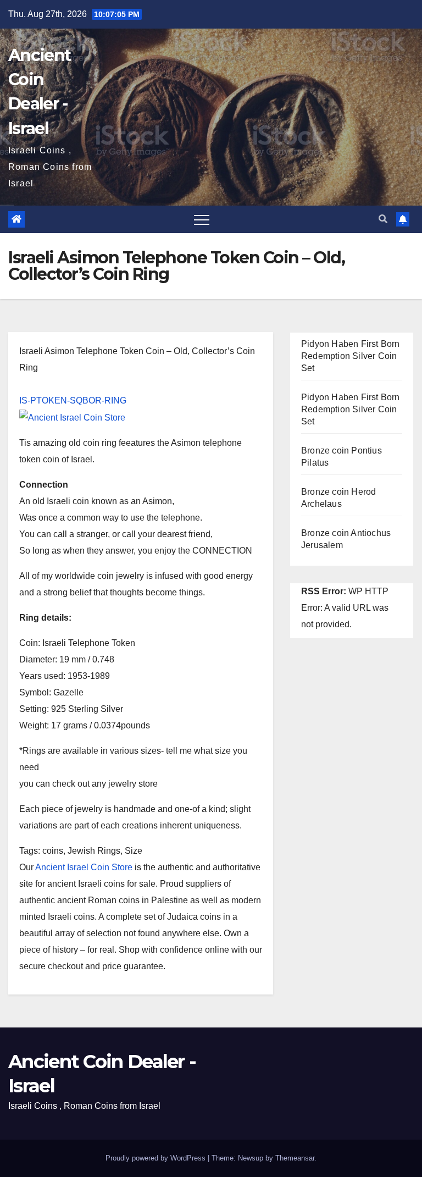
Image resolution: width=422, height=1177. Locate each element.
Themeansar (294, 1158)
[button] (383, 219)
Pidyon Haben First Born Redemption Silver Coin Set (350, 356)
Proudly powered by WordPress (157, 1158)
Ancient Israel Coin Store (83, 867)
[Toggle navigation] (201, 219)
